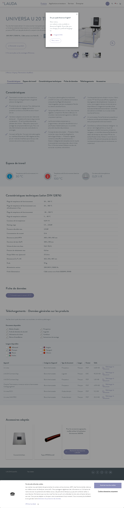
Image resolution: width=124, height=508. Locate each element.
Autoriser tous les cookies (108, 485)
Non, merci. (55, 40)
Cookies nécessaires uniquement (108, 491)
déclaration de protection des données (49, 499)
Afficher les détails (30, 504)
